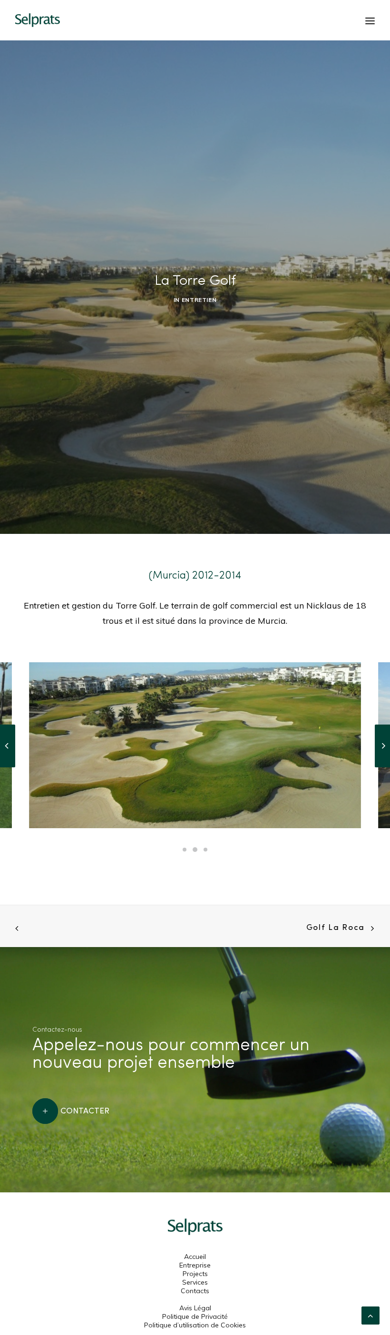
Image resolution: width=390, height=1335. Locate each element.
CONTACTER (84, 1109)
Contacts (195, 1291)
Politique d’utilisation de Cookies (195, 1325)
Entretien (199, 299)
